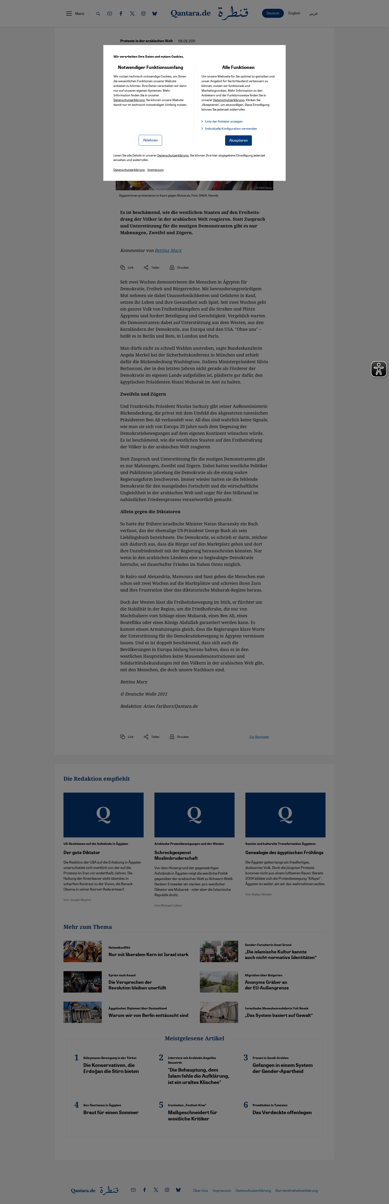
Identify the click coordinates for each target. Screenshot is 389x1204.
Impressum (155, 170)
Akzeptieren (238, 140)
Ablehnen (150, 140)
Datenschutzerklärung (129, 100)
